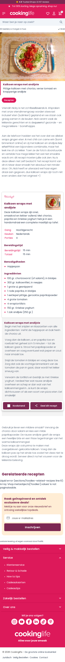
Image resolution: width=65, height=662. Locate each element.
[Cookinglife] (25, 13)
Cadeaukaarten (16, 582)
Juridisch (7, 657)
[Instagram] (14, 622)
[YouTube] (22, 622)
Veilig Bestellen (20, 657)
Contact (43, 657)
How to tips (13, 576)
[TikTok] (43, 622)
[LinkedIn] (36, 622)
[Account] (54, 13)
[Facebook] (29, 622)
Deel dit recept (49, 405)
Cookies (34, 657)
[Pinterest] (51, 622)
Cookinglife (16, 652)
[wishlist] (48, 13)
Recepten (9, 100)
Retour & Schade (17, 571)
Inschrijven (32, 527)
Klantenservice (15, 565)
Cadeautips (13, 588)
